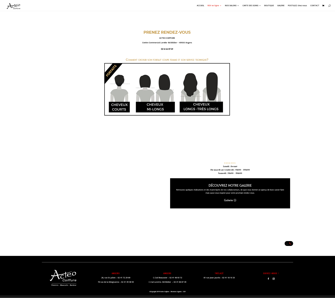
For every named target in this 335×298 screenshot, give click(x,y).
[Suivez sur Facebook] (268, 279)
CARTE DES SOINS (250, 6)
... (287, 243)
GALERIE (280, 6)
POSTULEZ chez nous (297, 6)
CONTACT (314, 6)
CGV (184, 291)
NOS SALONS (230, 6)
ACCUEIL (200, 6)
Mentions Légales (176, 291)
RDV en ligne (213, 6)
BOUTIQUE (269, 6)
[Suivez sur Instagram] (274, 279)
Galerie (228, 200)
